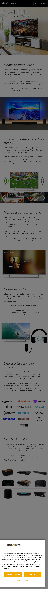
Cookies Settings (22, 580)
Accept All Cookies (12, 574)
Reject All (32, 574)
